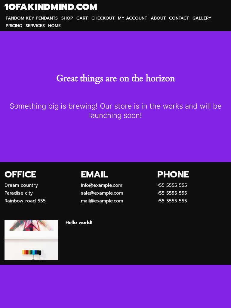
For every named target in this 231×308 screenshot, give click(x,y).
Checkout (103, 18)
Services (35, 26)
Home (54, 26)
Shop (67, 18)
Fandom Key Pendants (32, 18)
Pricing (14, 26)
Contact (179, 18)
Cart (82, 18)
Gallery (201, 18)
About (158, 18)
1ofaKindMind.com (51, 7)
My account (132, 18)
